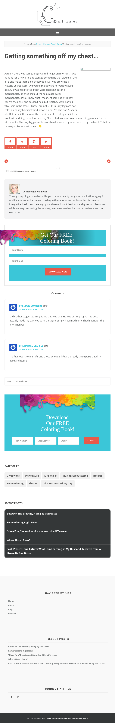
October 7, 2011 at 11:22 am (31, 309)
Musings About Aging (26, 171)
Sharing (33, 483)
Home (11, 601)
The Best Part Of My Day (58, 483)
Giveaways (13, 475)
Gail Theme (46, 718)
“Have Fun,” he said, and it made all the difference (36, 531)
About (11, 605)
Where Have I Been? (18, 540)
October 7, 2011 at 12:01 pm (31, 349)
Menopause (32, 475)
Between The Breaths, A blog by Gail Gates (32, 513)
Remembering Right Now (22, 522)
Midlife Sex (50, 475)
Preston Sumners (30, 305)
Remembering (15, 483)
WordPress (77, 718)
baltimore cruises (31, 345)
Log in (85, 718)
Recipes (97, 475)
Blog (10, 609)
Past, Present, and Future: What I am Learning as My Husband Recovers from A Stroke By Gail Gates (56, 663)
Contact (12, 613)
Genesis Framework (62, 718)
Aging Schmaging (57, 14)
